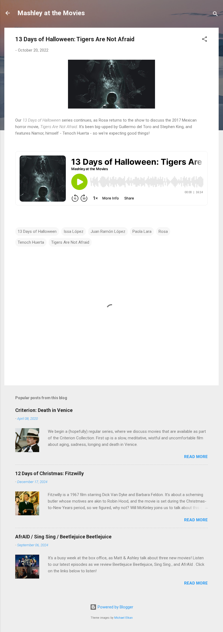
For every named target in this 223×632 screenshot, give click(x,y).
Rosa (163, 231)
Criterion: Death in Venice (44, 410)
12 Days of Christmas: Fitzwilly (49, 473)
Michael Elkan (123, 618)
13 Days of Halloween (37, 231)
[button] (204, 40)
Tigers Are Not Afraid (70, 242)
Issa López (73, 231)
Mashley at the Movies (51, 13)
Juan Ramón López (108, 231)
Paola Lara (141, 231)
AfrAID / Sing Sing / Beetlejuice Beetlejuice (63, 536)
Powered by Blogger (115, 607)
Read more (196, 456)
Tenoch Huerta (31, 242)
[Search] (215, 15)
